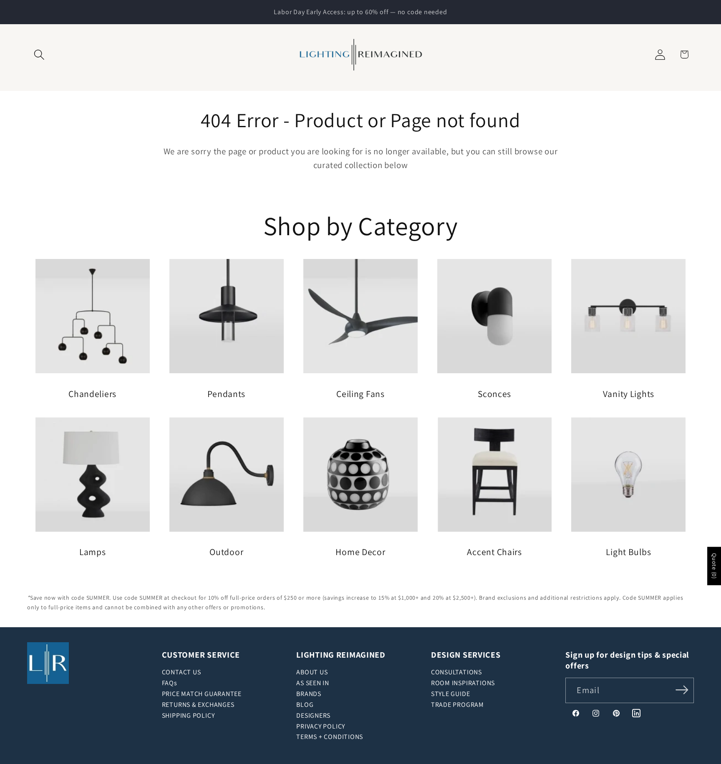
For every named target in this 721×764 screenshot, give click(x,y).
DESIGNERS (313, 715)
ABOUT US (312, 672)
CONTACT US (181, 672)
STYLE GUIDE (450, 693)
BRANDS (308, 693)
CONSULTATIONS (456, 672)
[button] (39, 54)
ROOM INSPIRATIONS (463, 683)
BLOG (304, 704)
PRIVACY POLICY (320, 726)
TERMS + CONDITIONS (329, 736)
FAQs (169, 683)
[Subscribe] (682, 689)
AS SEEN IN (312, 683)
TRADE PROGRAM (457, 704)
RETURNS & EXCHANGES (198, 704)
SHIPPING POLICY (188, 715)
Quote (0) (714, 566)
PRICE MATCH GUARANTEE (202, 693)
